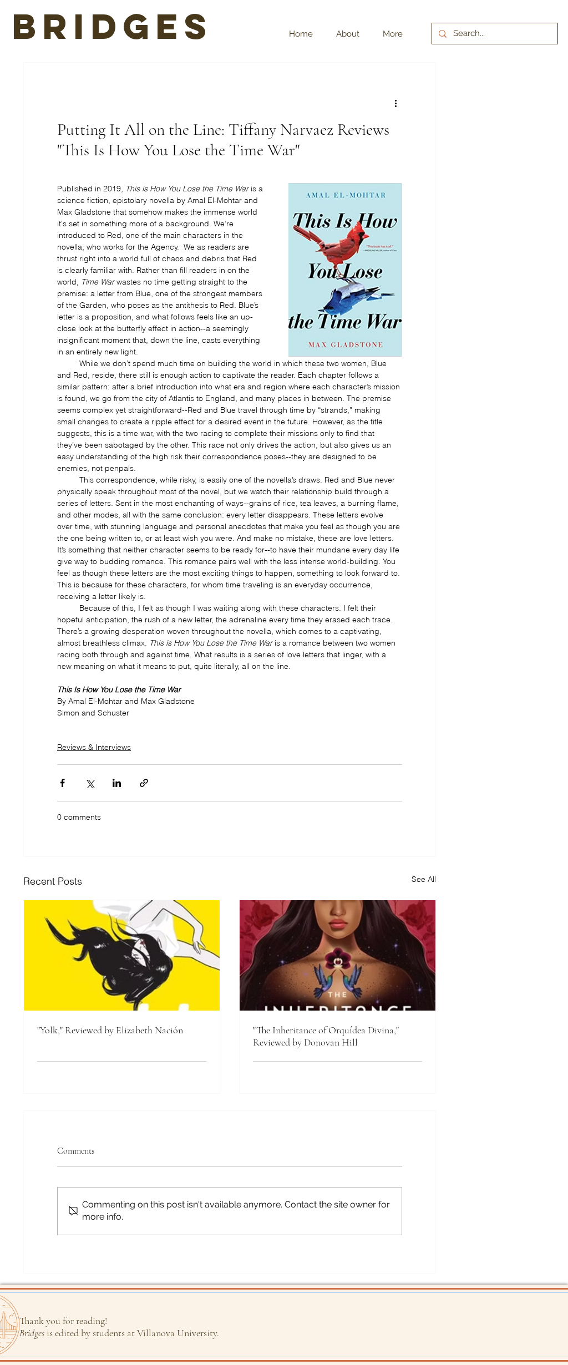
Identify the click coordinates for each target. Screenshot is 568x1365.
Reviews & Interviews (94, 747)
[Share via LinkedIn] (116, 783)
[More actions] (395, 102)
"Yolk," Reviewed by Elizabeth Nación (110, 1030)
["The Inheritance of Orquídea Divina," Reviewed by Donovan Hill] (337, 955)
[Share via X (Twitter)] (89, 783)
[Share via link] (144, 783)
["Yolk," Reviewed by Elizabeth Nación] (122, 955)
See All (424, 879)
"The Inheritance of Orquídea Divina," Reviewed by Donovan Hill (326, 1036)
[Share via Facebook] (62, 783)
